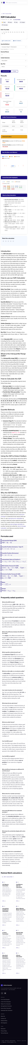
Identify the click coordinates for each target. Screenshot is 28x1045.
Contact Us (3, 1018)
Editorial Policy (4, 1020)
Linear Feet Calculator (6, 1001)
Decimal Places (5, 52)
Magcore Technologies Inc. (10, 1042)
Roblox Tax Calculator (6, 1004)
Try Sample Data (7, 40)
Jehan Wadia (17, 19)
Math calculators (7, 13)
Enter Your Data (5, 29)
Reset (14, 71)
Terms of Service (4, 1033)
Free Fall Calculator (5, 999)
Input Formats (17, 40)
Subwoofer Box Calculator (6, 1010)
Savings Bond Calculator (6, 1006)
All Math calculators (7, 876)
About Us (3, 1016)
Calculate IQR (5, 71)
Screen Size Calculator (6, 1008)
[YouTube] (5, 993)
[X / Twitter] (2, 993)
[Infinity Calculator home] (4, 2)
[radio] (3, 241)
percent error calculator (15, 518)
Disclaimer (3, 1028)
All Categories (4, 1022)
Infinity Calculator (7, 985)
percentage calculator (16, 524)
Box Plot (3, 64)
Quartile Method (5, 44)
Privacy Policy (4, 1031)
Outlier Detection (5, 58)
